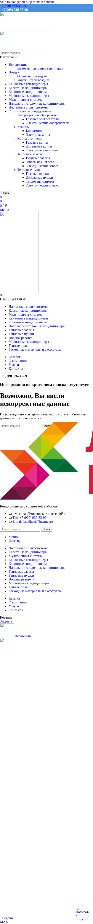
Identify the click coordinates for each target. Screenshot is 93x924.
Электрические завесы (42, 166)
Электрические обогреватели (47, 123)
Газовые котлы (37, 142)
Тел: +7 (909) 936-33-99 (29, 517)
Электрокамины (38, 134)
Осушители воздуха (32, 76)
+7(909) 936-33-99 (13, 6)
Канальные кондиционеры (28, 84)
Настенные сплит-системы (28, 107)
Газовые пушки (37, 173)
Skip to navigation (13, 2)
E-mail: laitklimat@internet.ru (33, 521)
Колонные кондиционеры (28, 92)
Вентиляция (18, 64)
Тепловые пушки (30, 170)
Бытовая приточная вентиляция (40, 68)
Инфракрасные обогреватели (38, 115)
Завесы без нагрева (40, 162)
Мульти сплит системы (26, 99)
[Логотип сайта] (27, 29)
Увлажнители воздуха (33, 80)
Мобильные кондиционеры (29, 95)
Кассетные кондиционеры (28, 88)
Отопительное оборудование (30, 111)
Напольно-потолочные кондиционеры (37, 103)
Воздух (14, 72)
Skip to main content (40, 2)
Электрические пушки (42, 185)
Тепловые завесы (30, 154)
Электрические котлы (42, 150)
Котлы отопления (30, 138)
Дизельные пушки (39, 177)
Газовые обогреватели (42, 119)
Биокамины (34, 131)
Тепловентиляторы (40, 181)
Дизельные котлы (39, 146)
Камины (23, 127)
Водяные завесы (38, 158)
